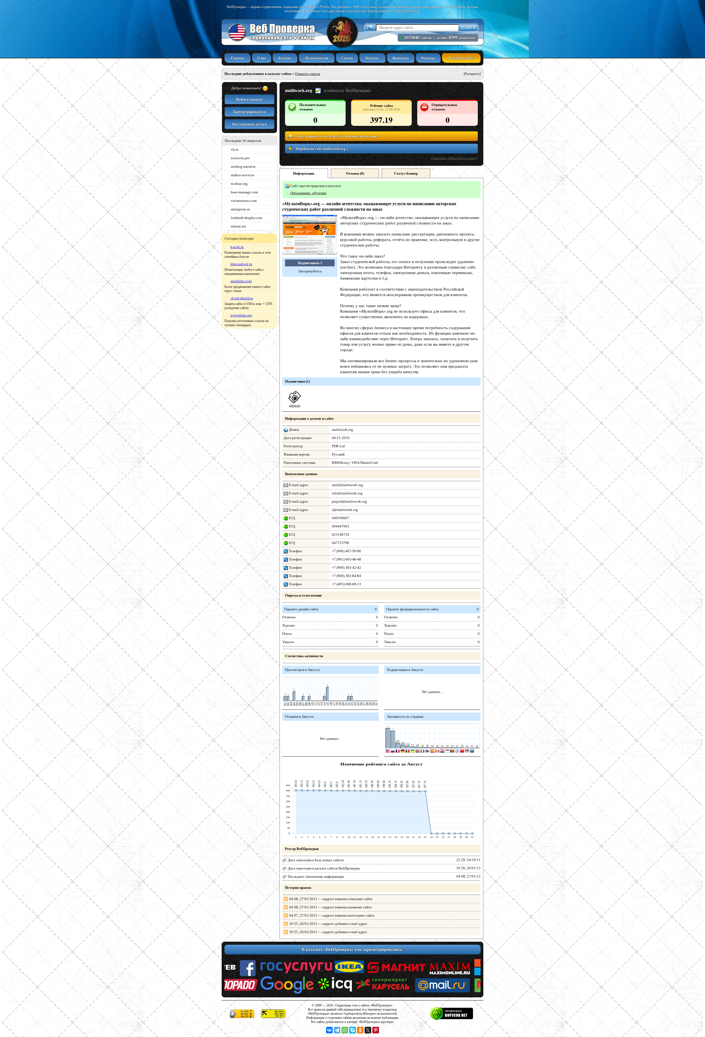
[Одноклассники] (360, 1030)
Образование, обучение (308, 193)
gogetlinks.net (241, 315)
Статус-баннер (406, 173)
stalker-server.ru (242, 175)
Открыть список (307, 74)
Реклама (428, 58)
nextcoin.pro (240, 158)
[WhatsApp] (344, 1030)
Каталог (372, 58)
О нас (261, 58)
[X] (368, 1030)
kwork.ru (237, 247)
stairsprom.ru (240, 209)
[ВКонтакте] (329, 1030)
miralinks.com (241, 281)
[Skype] (352, 1030)
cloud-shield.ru (242, 298)
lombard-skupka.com (246, 218)
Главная (237, 58)
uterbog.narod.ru (243, 166)
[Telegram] (337, 1030)
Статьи (347, 58)
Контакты (401, 58)
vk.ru (234, 149)
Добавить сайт (461, 58)
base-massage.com (244, 192)
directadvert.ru (241, 264)
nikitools (294, 405)
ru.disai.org (239, 184)
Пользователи (316, 58)
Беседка (285, 58)
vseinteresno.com (244, 201)
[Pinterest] (375, 1030)
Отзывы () (355, 173)
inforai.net (238, 226)
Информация (303, 173)
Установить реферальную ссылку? (454, 158)
